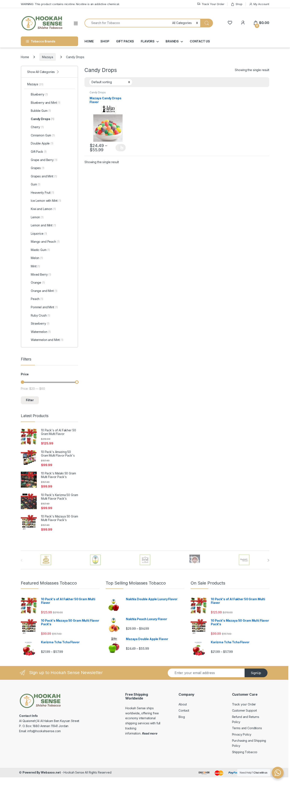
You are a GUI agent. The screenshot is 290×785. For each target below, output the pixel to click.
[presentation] (268, 560)
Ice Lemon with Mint (46, 200)
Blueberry (39, 94)
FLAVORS (148, 41)
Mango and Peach (45, 241)
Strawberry (40, 323)
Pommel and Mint (44, 307)
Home (25, 57)
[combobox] (127, 23)
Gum (35, 184)
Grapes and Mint (44, 176)
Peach (37, 299)
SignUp (256, 673)
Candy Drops (98, 92)
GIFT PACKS (125, 41)
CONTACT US (200, 41)
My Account (261, 4)
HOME (89, 41)
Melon (37, 258)
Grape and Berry (44, 160)
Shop (239, 4)
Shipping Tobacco (245, 752)
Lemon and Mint (43, 225)
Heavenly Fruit (42, 192)
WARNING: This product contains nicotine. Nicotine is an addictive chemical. (70, 4)
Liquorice (39, 233)
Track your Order (244, 704)
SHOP (104, 41)
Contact (184, 710)
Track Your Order (213, 4)
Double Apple (42, 143)
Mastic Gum (40, 250)
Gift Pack (38, 151)
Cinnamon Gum (43, 135)
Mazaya (47, 57)
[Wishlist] (229, 23)
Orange (38, 282)
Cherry (37, 127)
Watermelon (41, 332)
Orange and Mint (44, 291)
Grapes (37, 168)
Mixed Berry (41, 274)
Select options (120, 147)
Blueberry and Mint (45, 102)
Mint (35, 266)
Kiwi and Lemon (43, 209)
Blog (182, 717)
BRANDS (172, 41)
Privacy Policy (241, 734)
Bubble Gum (41, 110)
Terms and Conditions (247, 728)
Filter (30, 400)
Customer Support (244, 710)
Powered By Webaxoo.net (42, 772)
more (153, 733)
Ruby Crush (40, 315)
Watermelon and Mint (47, 340)
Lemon (37, 217)
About (183, 704)
